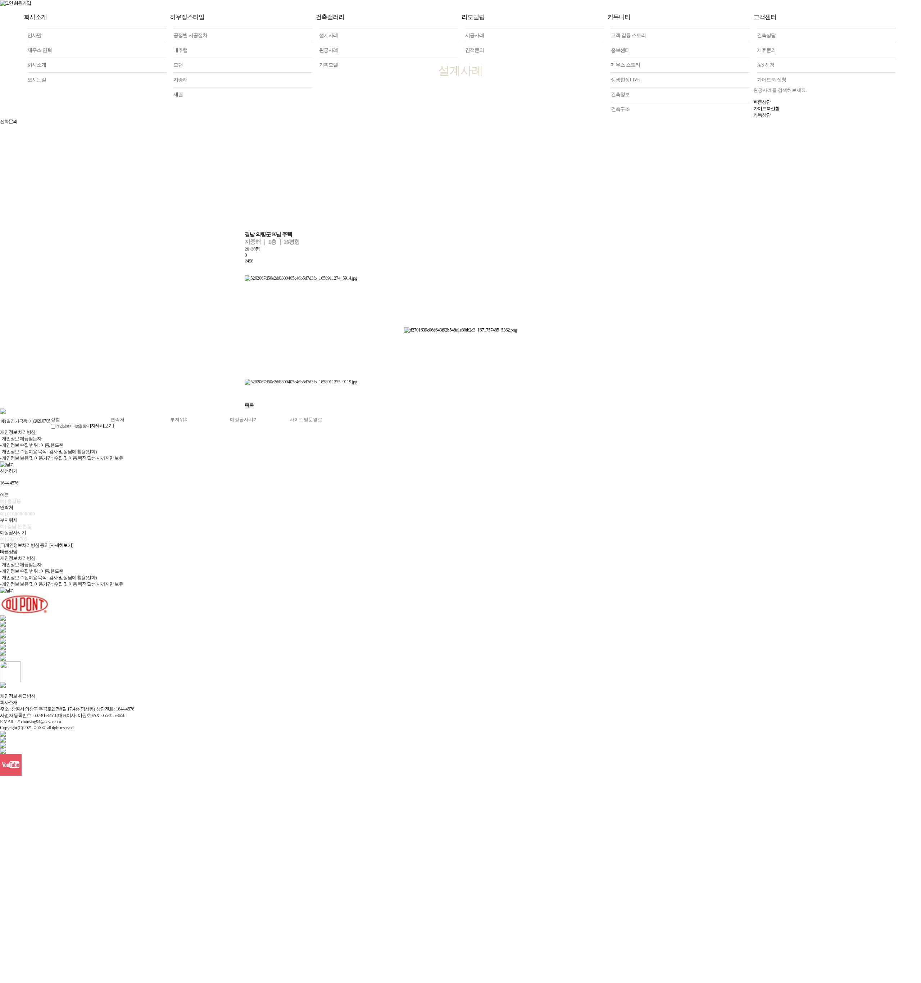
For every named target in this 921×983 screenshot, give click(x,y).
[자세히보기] (102, 425)
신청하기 (8, 471)
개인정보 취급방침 (17, 696)
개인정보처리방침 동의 (72, 426)
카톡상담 (762, 115)
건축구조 (620, 109)
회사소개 (8, 702)
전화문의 (8, 121)
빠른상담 (8, 551)
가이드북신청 (766, 108)
